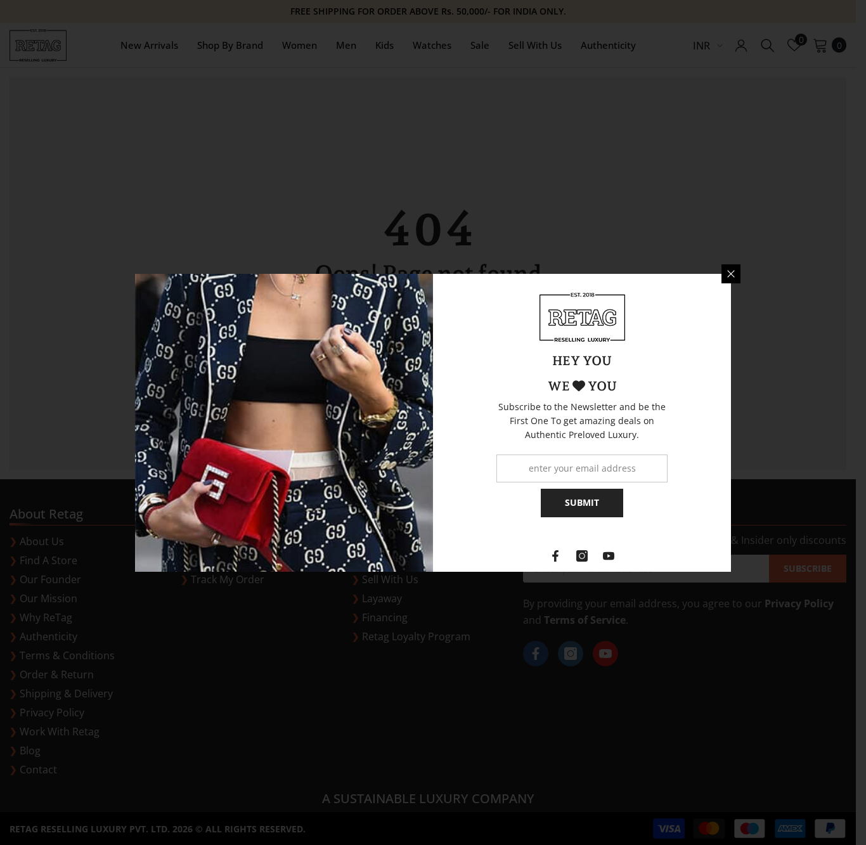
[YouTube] (608, 556)
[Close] (730, 273)
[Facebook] (555, 556)
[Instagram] (582, 556)
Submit (582, 502)
